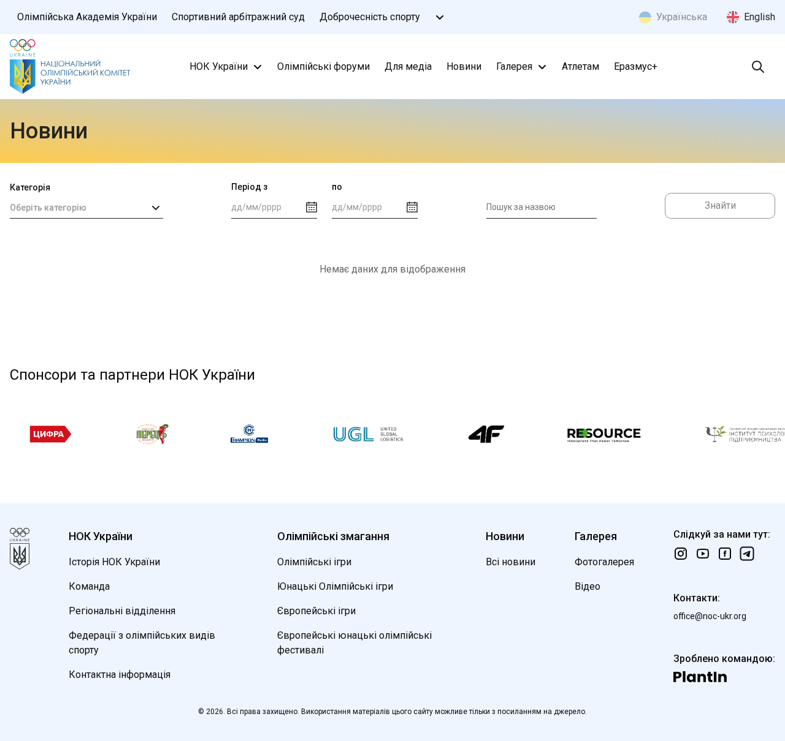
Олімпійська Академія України (87, 17)
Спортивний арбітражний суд (238, 17)
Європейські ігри (316, 611)
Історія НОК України (114, 562)
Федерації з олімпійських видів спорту (142, 643)
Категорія (30, 187)
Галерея (514, 66)
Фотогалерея (604, 562)
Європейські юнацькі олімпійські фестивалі (354, 643)
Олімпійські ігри (314, 562)
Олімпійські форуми (323, 66)
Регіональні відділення (122, 611)
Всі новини (510, 562)
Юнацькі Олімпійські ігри (335, 586)
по (337, 186)
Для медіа (408, 66)
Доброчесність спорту (370, 17)
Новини (463, 66)
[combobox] (86, 208)
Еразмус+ (635, 66)
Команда (89, 586)
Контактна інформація (119, 674)
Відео (587, 586)
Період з (249, 186)
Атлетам (580, 66)
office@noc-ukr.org (709, 616)
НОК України (219, 66)
